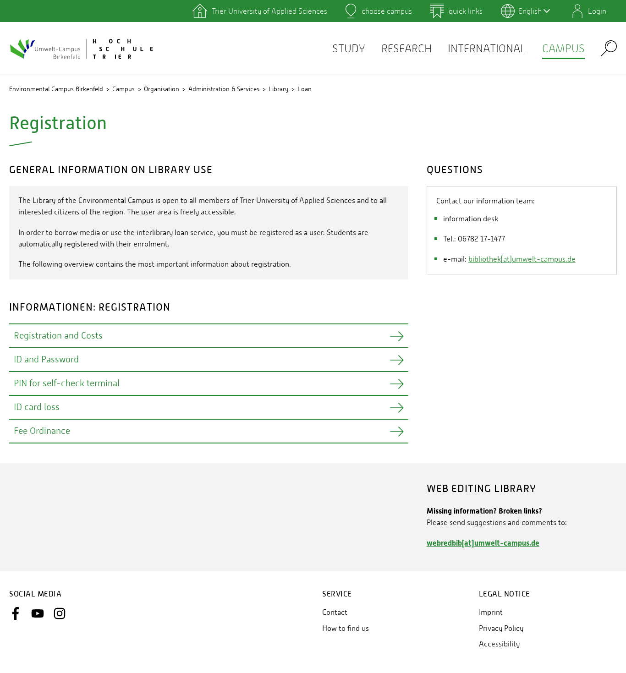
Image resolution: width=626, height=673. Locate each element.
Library (278, 89)
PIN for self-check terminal (67, 383)
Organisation (161, 89)
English (530, 11)
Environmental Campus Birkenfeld (56, 89)
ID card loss (37, 407)
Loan (304, 89)
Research (406, 48)
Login (597, 11)
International (487, 48)
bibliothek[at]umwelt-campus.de (522, 259)
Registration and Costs (58, 335)
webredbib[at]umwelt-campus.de (483, 542)
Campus (563, 48)
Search (609, 48)
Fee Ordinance (42, 431)
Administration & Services (223, 89)
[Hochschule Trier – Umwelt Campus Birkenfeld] (82, 48)
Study (348, 48)
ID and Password (46, 359)
